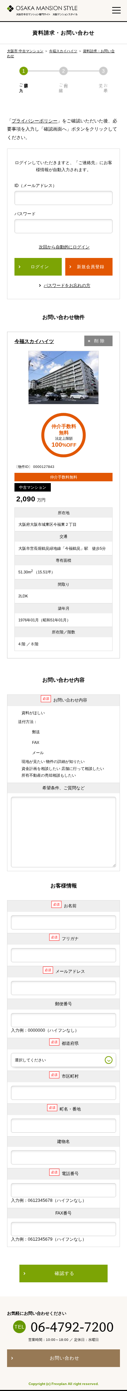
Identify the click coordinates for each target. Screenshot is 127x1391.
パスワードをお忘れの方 (67, 285)
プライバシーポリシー (35, 121)
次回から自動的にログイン (64, 247)
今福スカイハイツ (63, 51)
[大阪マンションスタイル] (42, 10)
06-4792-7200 (72, 1326)
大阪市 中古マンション (25, 51)
